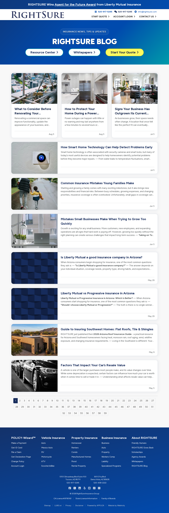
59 (105, 413)
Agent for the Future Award (75, 4)
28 (16, 407)
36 (63, 407)
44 (110, 407)
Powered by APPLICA (95, 505)
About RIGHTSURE (144, 438)
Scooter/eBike (47, 466)
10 (57, 400)
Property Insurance (84, 438)
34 (51, 407)
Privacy (68, 505)
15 (84, 400)
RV (42, 452)
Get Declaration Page (21, 457)
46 (122, 407)
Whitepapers (83, 52)
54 (75, 413)
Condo (74, 452)
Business (105, 443)
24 (135, 400)
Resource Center (42, 52)
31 (34, 407)
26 (147, 400)
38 (74, 407)
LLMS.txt (58, 505)
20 (112, 400)
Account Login (17, 466)
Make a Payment (18, 443)
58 (99, 413)
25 (141, 400)
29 (22, 407)
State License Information (86, 498)
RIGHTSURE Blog (139, 466)
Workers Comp (108, 457)
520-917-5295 (73, 483)
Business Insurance (114, 438)
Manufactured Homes (81, 457)
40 (86, 407)
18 (101, 400)
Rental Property (78, 466)
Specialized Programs (111, 466)
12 (68, 400)
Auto (43, 443)
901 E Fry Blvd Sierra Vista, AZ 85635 (100, 478)
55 (81, 413)
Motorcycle (46, 457)
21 (118, 400)
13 (73, 400)
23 (129, 400)
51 (152, 407)
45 (116, 407)
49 (140, 407)
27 (152, 400)
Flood (73, 461)
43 (104, 407)
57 (93, 413)
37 (68, 407)
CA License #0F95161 (62, 498)
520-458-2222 (100, 483)
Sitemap (47, 505)
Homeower (76, 443)
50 (146, 407)
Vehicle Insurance (53, 438)
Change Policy (17, 461)
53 (69, 413)
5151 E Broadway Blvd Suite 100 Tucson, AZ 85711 (73, 478)
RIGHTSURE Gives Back (142, 447)
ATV (43, 461)
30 (28, 407)
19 (107, 400)
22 (124, 400)
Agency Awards (139, 457)
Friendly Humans (139, 443)
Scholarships (137, 452)
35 (57, 407)
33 (45, 407)
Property (106, 452)
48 (134, 407)
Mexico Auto (47, 447)
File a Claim (16, 452)
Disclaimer (79, 505)
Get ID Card (16, 447)
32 (39, 407)
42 (98, 407)
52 (63, 413)
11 (63, 400)
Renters (75, 447)
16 (90, 400)
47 (128, 407)
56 (87, 413)
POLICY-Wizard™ (23, 438)
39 (80, 407)
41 (92, 407)
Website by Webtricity (116, 505)
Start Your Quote (123, 52)
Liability (105, 461)
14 (79, 400)
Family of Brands (109, 498)
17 (96, 400)
